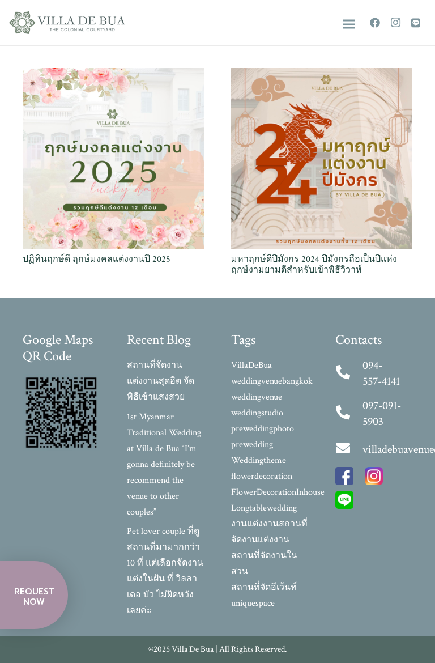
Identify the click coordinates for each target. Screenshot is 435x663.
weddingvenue (256, 397)
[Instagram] (395, 22)
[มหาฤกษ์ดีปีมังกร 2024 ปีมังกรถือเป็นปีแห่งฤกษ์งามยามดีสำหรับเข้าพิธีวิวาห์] (321, 76)
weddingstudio (257, 413)
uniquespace (253, 603)
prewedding (252, 444)
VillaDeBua (251, 365)
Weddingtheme (258, 460)
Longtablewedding (264, 508)
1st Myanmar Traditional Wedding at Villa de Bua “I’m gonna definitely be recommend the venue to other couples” (164, 464)
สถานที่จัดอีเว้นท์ (264, 587)
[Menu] (349, 24)
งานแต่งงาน (255, 524)
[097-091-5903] (348, 413)
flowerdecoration (261, 476)
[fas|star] (344, 479)
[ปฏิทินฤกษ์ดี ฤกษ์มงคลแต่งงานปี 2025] (113, 76)
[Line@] (416, 22)
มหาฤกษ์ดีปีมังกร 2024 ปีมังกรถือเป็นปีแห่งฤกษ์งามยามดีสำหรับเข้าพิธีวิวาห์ (314, 264)
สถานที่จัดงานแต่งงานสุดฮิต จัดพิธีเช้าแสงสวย (160, 381)
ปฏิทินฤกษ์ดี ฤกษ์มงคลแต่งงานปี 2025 (96, 259)
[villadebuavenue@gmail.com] (348, 449)
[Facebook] (375, 22)
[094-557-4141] (348, 373)
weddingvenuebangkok (272, 381)
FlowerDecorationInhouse (278, 492)
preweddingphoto (262, 429)
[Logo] (67, 22)
